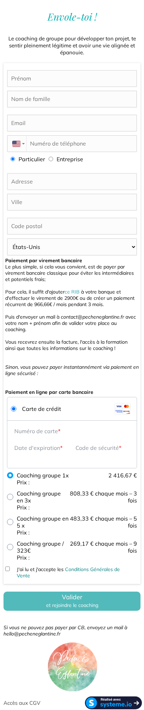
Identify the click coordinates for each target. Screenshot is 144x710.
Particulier (32, 159)
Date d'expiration (37, 447)
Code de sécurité (97, 447)
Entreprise (70, 159)
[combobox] (16, 143)
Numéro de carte (36, 431)
